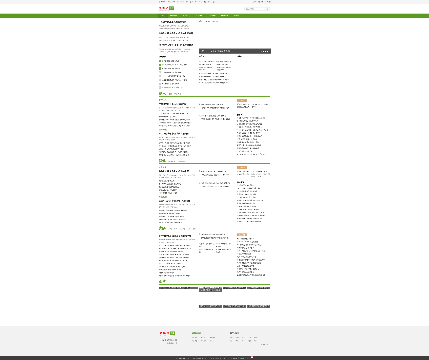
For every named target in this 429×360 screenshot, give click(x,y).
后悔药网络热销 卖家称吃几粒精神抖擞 (215, 108)
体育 (200, 2)
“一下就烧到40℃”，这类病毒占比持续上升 (173, 114)
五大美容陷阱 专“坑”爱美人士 (172, 87)
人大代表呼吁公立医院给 (260, 104)
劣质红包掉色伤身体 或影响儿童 (174, 171)
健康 (205, 2)
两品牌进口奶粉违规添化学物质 (248, 148)
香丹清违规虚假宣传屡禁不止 (169, 187)
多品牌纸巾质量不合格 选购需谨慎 (249, 221)
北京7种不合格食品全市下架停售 (170, 264)
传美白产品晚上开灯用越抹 (180, 40)
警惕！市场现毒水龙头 (166, 273)
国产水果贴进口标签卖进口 (182, 28)
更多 (176, 343)
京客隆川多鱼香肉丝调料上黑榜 (248, 142)
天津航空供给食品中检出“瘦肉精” (170, 270)
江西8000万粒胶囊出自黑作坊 (247, 139)
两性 (255, 341)
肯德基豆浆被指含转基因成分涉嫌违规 (250, 200)
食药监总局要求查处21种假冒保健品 (249, 136)
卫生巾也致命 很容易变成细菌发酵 (175, 236)
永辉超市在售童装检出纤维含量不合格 (250, 127)
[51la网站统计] (252, 358)
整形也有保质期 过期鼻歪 (166, 37)
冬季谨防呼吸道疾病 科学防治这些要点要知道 (174, 120)
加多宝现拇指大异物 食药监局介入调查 (250, 212)
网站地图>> (264, 345)
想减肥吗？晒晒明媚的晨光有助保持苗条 (173, 210)
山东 (172, 340)
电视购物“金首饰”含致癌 (180, 52)
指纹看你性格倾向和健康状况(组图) (249, 263)
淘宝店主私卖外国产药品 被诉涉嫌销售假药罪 (174, 143)
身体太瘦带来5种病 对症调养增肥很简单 (251, 260)
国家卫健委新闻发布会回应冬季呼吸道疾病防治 (175, 123)
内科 (170, 229)
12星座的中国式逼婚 (244, 254)
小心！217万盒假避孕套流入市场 (173, 76)
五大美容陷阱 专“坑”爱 (165, 40)
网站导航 (246, 358)
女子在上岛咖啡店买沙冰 (182, 26)
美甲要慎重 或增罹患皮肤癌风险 (170, 213)
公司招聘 (232, 358)
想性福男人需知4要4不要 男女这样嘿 (176, 45)
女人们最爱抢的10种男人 (245, 239)
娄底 (191, 2)
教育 (209, 2)
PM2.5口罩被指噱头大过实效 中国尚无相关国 (214, 83)
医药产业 (177, 94)
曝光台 (236, 16)
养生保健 (181, 161)
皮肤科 (182, 229)
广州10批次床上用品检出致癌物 (248, 209)
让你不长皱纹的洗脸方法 (245, 266)
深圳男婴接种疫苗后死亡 (170, 61)
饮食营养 (172, 161)
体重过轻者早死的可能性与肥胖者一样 (172, 219)
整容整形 (212, 16)
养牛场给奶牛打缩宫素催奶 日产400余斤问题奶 (175, 146)
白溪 (182, 2)
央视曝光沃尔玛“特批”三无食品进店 (249, 124)
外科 (176, 229)
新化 (196, 2)
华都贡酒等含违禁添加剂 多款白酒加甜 (215, 186)
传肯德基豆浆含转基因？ (167, 181)
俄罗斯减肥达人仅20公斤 (245, 272)
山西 (172, 343)
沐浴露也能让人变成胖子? (246, 248)
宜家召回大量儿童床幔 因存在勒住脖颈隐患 (174, 152)
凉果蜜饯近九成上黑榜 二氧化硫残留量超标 (174, 155)
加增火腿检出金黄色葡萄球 (167, 26)
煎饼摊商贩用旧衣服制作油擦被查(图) (172, 267)
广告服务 (211, 358)
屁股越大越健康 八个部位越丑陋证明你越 (251, 275)
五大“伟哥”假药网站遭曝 (166, 52)
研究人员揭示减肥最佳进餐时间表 (170, 222)
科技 (249, 341)
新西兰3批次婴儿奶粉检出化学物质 (249, 145)
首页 (163, 16)
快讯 (170, 94)
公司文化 (225, 358)
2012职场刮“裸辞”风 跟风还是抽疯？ (249, 245)
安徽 (176, 340)
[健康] (166, 7)
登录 (259, 2)
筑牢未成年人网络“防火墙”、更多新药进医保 (174, 126)
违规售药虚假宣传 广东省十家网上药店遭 (251, 118)
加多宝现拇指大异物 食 (259, 171)
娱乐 (178, 2)
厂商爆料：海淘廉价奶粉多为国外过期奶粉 (215, 119)
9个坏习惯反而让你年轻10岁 (247, 257)
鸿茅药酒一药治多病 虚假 (166, 28)
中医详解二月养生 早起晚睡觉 (247, 242)
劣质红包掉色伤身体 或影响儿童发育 (176, 33)
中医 (194, 229)
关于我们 (204, 358)
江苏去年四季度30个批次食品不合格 (174, 80)
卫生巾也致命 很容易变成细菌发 (174, 133)
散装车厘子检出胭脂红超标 (168, 190)
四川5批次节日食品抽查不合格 (247, 121)
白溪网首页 (162, 2)
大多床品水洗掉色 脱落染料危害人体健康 (173, 261)
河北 (168, 343)
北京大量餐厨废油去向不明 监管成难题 (212, 77)
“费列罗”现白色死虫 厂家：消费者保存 (215, 175)
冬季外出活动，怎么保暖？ (168, 117)
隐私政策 (218, 358)
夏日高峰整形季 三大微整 (181, 37)
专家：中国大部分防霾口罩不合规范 (171, 149)
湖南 (187, 2)
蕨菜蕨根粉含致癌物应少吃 (246, 203)
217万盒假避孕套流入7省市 (168, 193)
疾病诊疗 (186, 16)
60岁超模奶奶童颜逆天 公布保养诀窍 (171, 216)
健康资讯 (174, 16)
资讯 (169, 2)
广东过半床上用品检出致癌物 (172, 22)
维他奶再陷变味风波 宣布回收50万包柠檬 (251, 215)
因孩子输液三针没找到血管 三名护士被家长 (214, 74)
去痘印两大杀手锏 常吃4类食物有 (174, 201)
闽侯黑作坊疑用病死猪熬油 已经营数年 (250, 218)
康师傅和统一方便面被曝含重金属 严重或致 (214, 80)
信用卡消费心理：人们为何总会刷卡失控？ (252, 251)
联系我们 (268, 2)
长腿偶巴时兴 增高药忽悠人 (246, 206)
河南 (168, 340)
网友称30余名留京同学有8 (166, 49)
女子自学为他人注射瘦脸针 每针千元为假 (251, 154)
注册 (262, 2)
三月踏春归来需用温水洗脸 (171, 72)
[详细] (254, 107)
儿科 (189, 229)
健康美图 (224, 16)
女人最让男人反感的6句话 (171, 68)
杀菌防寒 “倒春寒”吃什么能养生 (248, 269)
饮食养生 (199, 16)
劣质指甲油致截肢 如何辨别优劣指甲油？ (215, 238)
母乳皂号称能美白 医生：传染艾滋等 (174, 65)
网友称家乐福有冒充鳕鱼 (170, 84)
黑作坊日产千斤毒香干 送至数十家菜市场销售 (174, 276)
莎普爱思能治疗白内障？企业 (183, 49)
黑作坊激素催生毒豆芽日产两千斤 (248, 133)
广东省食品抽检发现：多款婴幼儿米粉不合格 (252, 130)
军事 (173, 2)
